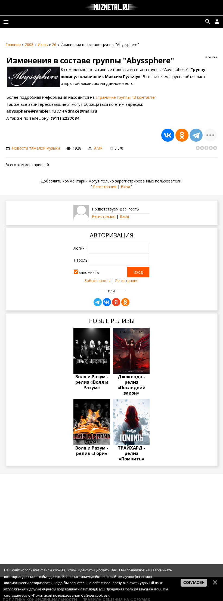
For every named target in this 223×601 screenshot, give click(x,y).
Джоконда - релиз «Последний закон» (131, 385)
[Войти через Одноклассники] (125, 302)
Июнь (43, 44)
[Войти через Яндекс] (116, 302)
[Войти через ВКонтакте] (107, 302)
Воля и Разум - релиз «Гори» (91, 450)
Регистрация (104, 186)
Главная (13, 44)
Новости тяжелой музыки (36, 148)
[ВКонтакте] (167, 135)
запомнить (89, 272)
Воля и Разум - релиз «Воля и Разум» (91, 382)
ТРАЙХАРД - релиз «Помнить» (131, 453)
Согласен (194, 582)
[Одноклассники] (181, 135)
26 (54, 44)
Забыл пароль (98, 280)
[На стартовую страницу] (111, 8)
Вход (125, 186)
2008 (29, 44)
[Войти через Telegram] (98, 302)
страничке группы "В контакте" (126, 97)
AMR (98, 148)
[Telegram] (196, 135)
